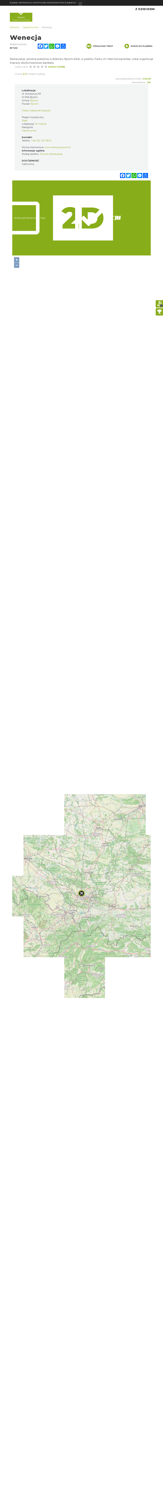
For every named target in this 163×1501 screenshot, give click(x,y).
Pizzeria (44, 154)
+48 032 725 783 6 (41, 140)
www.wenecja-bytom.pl (57, 147)
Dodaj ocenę (56, 66)
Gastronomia (29, 130)
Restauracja (55, 154)
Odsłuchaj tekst (103, 46)
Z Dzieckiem (145, 9)
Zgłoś (147, 78)
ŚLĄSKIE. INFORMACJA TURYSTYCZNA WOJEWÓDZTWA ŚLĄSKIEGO (43, 2)
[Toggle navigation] (80, 4)
